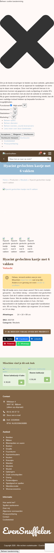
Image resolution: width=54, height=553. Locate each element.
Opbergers (10, 472)
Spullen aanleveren (11, 505)
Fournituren (11, 452)
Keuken (9, 457)
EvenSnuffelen (44, 545)
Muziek (9, 469)
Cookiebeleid (9, 141)
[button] (27, 42)
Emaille (9, 449)
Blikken (9, 440)
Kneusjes (10, 460)
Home (5, 180)
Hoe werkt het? (9, 502)
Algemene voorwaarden (13, 511)
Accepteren (5, 134)
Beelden (9, 437)
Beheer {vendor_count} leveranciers (19, 126)
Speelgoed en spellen (15, 483)
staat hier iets (26, 280)
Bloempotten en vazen (15, 443)
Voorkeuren (28, 134)
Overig (8, 477)
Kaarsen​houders (13, 454)
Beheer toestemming (9, 551)
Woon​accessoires (13, 489)
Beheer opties (9, 120)
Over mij (6, 508)
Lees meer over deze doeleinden (17, 129)
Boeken (9, 446)
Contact (6, 517)
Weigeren (17, 134)
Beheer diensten (11, 123)
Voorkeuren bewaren (9, 138)
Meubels (24, 180)
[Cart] (44, 153)
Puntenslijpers (12, 480)
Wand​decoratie (12, 486)
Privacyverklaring (11, 144)
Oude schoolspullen (14, 475)
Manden (9, 463)
